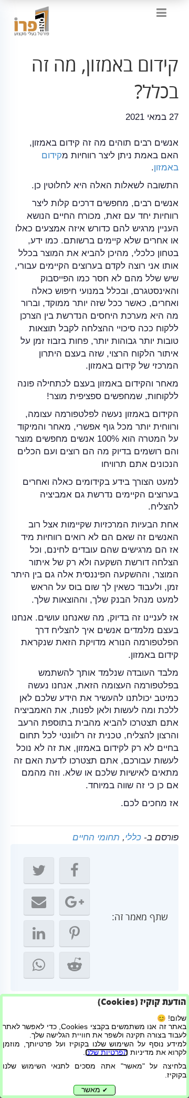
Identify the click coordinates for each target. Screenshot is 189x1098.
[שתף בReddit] (74, 965)
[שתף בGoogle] (74, 902)
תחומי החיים (96, 837)
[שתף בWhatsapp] (39, 965)
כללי (133, 837)
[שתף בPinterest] (74, 933)
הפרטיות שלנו (106, 1052)
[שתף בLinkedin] (39, 933)
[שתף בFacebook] (74, 870)
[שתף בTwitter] (39, 870)
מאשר (94, 1090)
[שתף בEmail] (39, 902)
